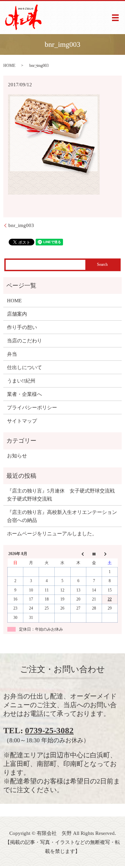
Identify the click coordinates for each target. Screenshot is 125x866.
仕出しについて (24, 367)
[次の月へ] (109, 554)
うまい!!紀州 (21, 381)
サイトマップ (22, 421)
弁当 (12, 354)
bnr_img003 (21, 225)
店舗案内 (17, 314)
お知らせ (17, 455)
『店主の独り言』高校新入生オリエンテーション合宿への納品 (62, 516)
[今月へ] (94, 554)
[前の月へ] (78, 554)
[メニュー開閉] (115, 17)
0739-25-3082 (49, 730)
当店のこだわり (24, 340)
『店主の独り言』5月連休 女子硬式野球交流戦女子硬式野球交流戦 (61, 495)
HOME (9, 65)
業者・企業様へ (24, 394)
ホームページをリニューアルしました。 (52, 533)
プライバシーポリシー (32, 407)
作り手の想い (22, 327)
